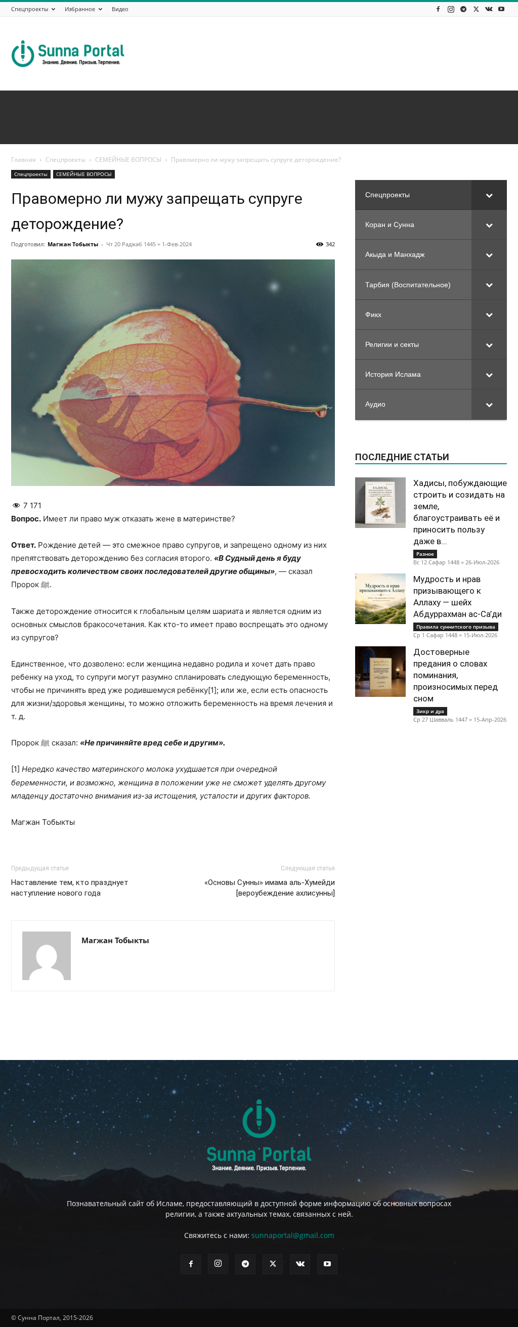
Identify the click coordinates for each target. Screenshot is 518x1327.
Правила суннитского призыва (455, 626)
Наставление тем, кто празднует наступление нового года (69, 888)
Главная (23, 159)
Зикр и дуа (430, 711)
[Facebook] (438, 9)
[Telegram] (463, 9)
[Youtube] (501, 9)
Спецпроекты (29, 9)
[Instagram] (450, 9)
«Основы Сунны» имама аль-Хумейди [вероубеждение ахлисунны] (269, 888)
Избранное (80, 9)
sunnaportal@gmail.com (292, 1235)
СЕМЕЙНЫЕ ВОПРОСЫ (128, 159)
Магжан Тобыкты (73, 244)
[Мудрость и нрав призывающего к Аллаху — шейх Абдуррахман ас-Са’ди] (380, 598)
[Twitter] (476, 9)
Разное (425, 553)
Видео (120, 9)
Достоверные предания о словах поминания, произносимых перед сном (455, 675)
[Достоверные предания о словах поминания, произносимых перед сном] (380, 671)
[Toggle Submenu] (489, 194)
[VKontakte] (488, 9)
